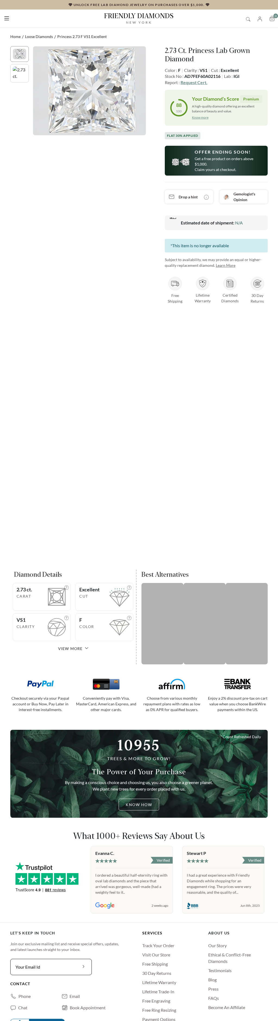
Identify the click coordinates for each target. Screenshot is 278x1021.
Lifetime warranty (159, 982)
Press (213, 988)
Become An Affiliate (226, 1007)
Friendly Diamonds (139, 18)
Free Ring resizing (159, 1010)
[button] (6, 17)
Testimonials (220, 970)
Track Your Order (158, 945)
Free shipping (155, 963)
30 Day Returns (156, 973)
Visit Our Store (156, 954)
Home (15, 36)
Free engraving (156, 1000)
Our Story (217, 945)
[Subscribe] (83, 967)
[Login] (260, 18)
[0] (272, 18)
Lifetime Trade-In (158, 991)
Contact (20, 983)
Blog (212, 979)
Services (152, 933)
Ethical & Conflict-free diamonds (229, 958)
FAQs (213, 998)
